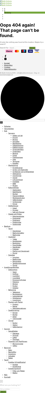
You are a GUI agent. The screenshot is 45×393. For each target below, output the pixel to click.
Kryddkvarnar (18, 168)
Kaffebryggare (18, 147)
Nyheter (7, 126)
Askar (15, 317)
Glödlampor (17, 298)
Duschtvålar (17, 245)
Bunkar (15, 194)
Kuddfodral (17, 366)
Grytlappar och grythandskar (23, 172)
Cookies (7, 67)
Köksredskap (13, 188)
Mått (14, 184)
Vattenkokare (17, 200)
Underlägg (17, 151)
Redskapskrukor (19, 198)
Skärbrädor (17, 190)
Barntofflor (12, 352)
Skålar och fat (17, 135)
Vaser (15, 272)
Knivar (15, 204)
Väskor (15, 325)
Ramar (15, 306)
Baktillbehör (17, 192)
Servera (11, 133)
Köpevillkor (8, 65)
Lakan (15, 337)
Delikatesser (13, 206)
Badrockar (16, 235)
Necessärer (17, 261)
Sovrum (7, 329)
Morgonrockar (18, 344)
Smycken (16, 257)
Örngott (15, 335)
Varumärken (9, 129)
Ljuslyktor (16, 276)
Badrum (7, 226)
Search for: (4, 48)
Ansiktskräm (17, 241)
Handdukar (17, 231)
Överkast (16, 339)
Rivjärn (15, 186)
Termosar (16, 161)
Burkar (15, 315)
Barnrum (7, 348)
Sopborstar (17, 224)
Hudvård (11, 237)
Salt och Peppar (18, 212)
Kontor (15, 323)
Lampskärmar (18, 296)
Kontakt (7, 63)
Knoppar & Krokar (19, 280)
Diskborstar (17, 222)
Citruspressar (18, 180)
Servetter (16, 141)
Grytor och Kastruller (20, 170)
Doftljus (15, 274)
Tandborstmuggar (19, 263)
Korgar (15, 313)
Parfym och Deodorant (21, 251)
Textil (10, 229)
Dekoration (12, 270)
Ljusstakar (16, 278)
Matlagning (13, 165)
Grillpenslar (17, 202)
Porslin (15, 137)
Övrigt (15, 253)
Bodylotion (17, 243)
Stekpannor (17, 174)
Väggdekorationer (19, 308)
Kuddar (15, 364)
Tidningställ (17, 319)
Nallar (10, 358)
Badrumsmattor (18, 233)
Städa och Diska (15, 214)
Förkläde (16, 182)
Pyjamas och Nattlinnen (17, 341)
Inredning (12, 354)
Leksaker (11, 356)
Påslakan (16, 333)
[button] (4, 9)
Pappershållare (18, 196)
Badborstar (17, 259)
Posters (15, 304)
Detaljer (11, 255)
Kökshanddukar (18, 216)
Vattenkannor (17, 327)
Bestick (15, 153)
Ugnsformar (17, 176)
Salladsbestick (18, 145)
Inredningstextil (14, 369)
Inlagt (15, 208)
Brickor (15, 139)
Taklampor (16, 292)
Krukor (15, 286)
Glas (14, 159)
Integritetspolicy (10, 69)
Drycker (15, 210)
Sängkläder (13, 331)
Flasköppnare (18, 157)
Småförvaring (13, 310)
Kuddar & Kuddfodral (17, 362)
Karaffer (16, 163)
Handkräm (16, 247)
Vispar (15, 178)
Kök (5, 131)
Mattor (15, 373)
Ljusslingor (17, 300)
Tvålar (15, 239)
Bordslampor (17, 294)
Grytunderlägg (18, 149)
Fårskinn (16, 282)
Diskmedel (17, 218)
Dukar (15, 155)
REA (5, 375)
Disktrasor (16, 220)
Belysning (12, 290)
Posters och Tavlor (15, 302)
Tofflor (15, 346)
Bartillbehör (17, 143)
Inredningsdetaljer (11, 267)
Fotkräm (16, 249)
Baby (10, 350)
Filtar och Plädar (19, 371)
